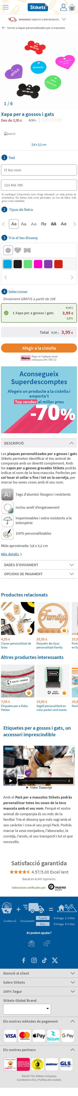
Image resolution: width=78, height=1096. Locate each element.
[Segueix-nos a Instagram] (34, 961)
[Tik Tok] (44, 961)
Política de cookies (49, 1080)
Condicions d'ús (26, 1080)
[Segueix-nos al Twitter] (55, 961)
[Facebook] (23, 961)
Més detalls (10, 554)
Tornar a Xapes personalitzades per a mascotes (35, 28)
